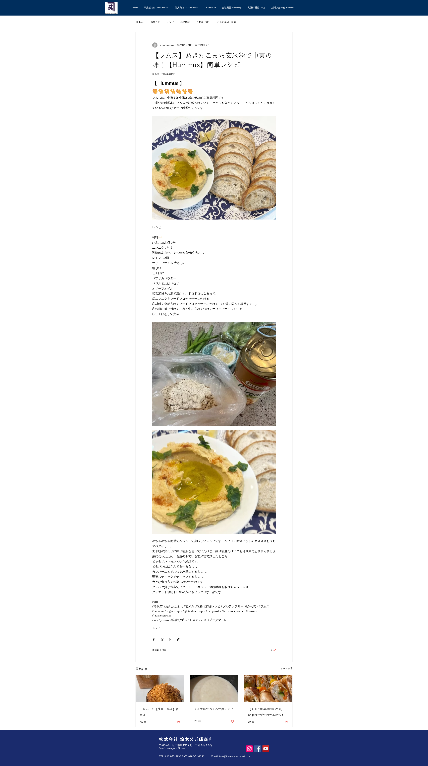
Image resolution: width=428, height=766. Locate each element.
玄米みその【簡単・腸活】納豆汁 (159, 712)
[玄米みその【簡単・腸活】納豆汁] (160, 688)
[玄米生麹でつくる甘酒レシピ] (214, 688)
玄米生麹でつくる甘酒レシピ (213, 709)
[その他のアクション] (274, 45)
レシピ (170, 22)
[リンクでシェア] (178, 639)
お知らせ (155, 22)
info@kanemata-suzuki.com (234, 756)
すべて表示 (287, 668)
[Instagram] (249, 748)
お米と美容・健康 (226, 22)
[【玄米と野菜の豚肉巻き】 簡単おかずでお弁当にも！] (268, 688)
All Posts (139, 22)
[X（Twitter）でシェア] (162, 639)
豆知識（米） (203, 22)
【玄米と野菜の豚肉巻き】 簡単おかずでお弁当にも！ (267, 712)
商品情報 (185, 22)
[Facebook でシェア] (153, 639)
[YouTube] (265, 748)
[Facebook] (257, 748)
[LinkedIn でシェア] (170, 639)
